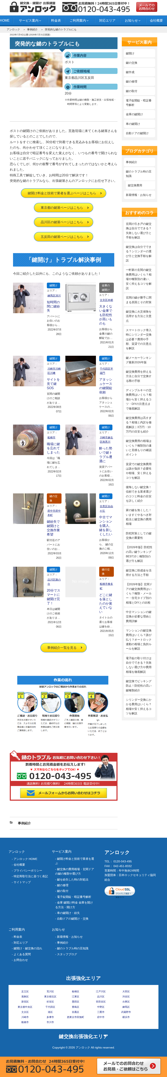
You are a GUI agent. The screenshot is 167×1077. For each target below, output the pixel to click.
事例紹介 (32, 29)
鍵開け (53, 285)
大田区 (126, 991)
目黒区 (75, 1012)
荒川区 (50, 991)
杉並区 (50, 1001)
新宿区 (25, 1001)
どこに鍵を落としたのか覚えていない (105, 603)
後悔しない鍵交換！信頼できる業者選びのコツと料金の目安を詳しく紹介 (139, 493)
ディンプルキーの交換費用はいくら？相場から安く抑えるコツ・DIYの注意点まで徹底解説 (139, 399)
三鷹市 (100, 1012)
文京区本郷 (106, 300)
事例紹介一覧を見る (62, 647)
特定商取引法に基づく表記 (31, 876)
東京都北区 (50, 996)
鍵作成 (130, 72)
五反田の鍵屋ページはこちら (62, 236)
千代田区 (50, 1007)
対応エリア (107, 20)
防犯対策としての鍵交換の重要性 (139, 535)
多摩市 (50, 1017)
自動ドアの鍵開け (137, 133)
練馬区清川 (54, 295)
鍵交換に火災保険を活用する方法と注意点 (139, 316)
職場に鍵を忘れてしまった (53, 448)
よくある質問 (22, 954)
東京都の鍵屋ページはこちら (62, 207)
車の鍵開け (133, 123)
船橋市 (51, 437)
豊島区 (75, 1007)
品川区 (100, 996)
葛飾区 (25, 996)
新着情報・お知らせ (139, 195)
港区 (50, 1012)
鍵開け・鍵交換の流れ (28, 948)
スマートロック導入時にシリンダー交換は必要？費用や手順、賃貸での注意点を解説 (139, 339)
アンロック (13, 29)
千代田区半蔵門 (106, 371)
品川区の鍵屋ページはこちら (62, 222)
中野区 (100, 1007)
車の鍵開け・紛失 (68, 913)
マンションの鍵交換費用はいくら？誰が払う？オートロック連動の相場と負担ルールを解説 (139, 639)
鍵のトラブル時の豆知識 (139, 174)
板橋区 (75, 991)
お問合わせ (21, 960)
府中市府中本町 (54, 513)
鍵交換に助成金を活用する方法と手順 (139, 572)
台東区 (126, 1001)
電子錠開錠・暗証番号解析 (139, 102)
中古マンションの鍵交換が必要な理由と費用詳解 (139, 616)
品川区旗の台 (54, 582)
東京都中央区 (25, 1007)
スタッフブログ (67, 954)
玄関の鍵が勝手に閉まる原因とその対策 (139, 300)
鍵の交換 (53, 498)
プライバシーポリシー (28, 870)
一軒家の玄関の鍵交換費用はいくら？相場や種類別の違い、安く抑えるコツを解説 (139, 279)
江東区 (75, 996)
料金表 (56, 20)
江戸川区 (101, 991)
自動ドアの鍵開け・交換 (72, 918)
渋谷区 (126, 996)
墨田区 (75, 1001)
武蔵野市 (126, 1012)
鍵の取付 (131, 91)
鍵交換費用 (135, 185)
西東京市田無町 (75, 1017)
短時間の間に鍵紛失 (53, 306)
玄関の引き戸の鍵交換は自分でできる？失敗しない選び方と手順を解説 (139, 230)
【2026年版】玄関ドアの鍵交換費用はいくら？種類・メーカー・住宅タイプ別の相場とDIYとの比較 (139, 593)
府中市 (100, 1017)
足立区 (25, 991)
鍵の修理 (131, 81)
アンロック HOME (25, 859)
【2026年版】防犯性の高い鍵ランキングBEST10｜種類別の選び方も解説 (139, 554)
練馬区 (126, 1007)
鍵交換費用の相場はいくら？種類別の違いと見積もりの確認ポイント (139, 447)
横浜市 (126, 1017)
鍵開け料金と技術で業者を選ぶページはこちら (62, 193)
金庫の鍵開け (106, 287)
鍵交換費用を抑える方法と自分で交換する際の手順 (139, 376)
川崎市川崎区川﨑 (54, 371)
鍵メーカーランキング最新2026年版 (139, 360)
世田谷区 (101, 1001)
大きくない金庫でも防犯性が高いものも (105, 315)
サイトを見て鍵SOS (53, 384)
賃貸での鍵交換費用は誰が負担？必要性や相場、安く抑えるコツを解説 (139, 470)
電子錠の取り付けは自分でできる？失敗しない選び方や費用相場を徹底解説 (139, 665)
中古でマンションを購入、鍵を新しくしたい (105, 525)
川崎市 (25, 1017)
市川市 (50, 1022)
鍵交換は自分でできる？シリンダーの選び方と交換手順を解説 (139, 253)
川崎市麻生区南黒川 (106, 440)
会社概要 (156, 20)
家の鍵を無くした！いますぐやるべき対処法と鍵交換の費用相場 (139, 516)
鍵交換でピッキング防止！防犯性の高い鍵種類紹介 (139, 686)
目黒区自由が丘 (106, 508)
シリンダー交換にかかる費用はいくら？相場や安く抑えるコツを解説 (139, 706)
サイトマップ (22, 882)
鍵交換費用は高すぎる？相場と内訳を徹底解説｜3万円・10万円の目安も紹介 (139, 424)
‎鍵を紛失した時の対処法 (72, 879)
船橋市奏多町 (106, 586)
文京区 (25, 1012)
